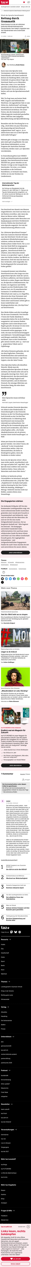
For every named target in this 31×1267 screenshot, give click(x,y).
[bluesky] (15, 933)
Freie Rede (4, 1092)
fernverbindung (6, 1080)
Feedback (4, 1216)
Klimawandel (5, 999)
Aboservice (4, 1220)
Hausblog (4, 1016)
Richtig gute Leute (7, 995)
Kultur (3, 957)
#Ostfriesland (5, 564)
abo (2, 1041)
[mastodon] (11, 933)
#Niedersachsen (19, 562)
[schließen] (28, 1226)
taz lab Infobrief (6, 1122)
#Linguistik (11, 562)
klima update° (5, 1084)
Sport (3, 961)
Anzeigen (4, 1203)
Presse (3, 1029)
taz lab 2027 (5, 1151)
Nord (2, 970)
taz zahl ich (4, 1050)
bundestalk (4, 1075)
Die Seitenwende (6, 1020)
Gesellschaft (5, 953)
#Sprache (4, 562)
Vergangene (5, 1147)
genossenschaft (6, 1046)
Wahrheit (4, 974)
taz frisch (4, 1113)
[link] (11, 7)
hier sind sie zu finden (10, 792)
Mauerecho (4, 1088)
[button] (28, 2)
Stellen (3, 1025)
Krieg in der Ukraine (7, 991)
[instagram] (19, 933)
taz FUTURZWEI (6, 1169)
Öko (2, 949)
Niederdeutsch (6, 221)
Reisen (3, 1190)
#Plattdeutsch (14, 564)
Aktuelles (4, 1012)
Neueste (22, 774)
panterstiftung (5, 1058)
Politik (3, 944)
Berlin (3, 965)
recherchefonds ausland (9, 1054)
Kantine (3, 1194)
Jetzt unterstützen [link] (15, 552)
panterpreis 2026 (6, 1062)
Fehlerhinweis (22, 569)
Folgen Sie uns (5, 932)
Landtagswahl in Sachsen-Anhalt (11, 987)
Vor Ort (3, 1139)
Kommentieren (13, 569)
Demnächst (4, 1134)
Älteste (28, 774)
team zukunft (5, 1109)
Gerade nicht (21, 1226)
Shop (2, 1199)
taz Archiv (4, 1177)
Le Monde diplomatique (8, 1173)
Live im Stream (6, 1143)
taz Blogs (4, 1164)
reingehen (4, 1096)
